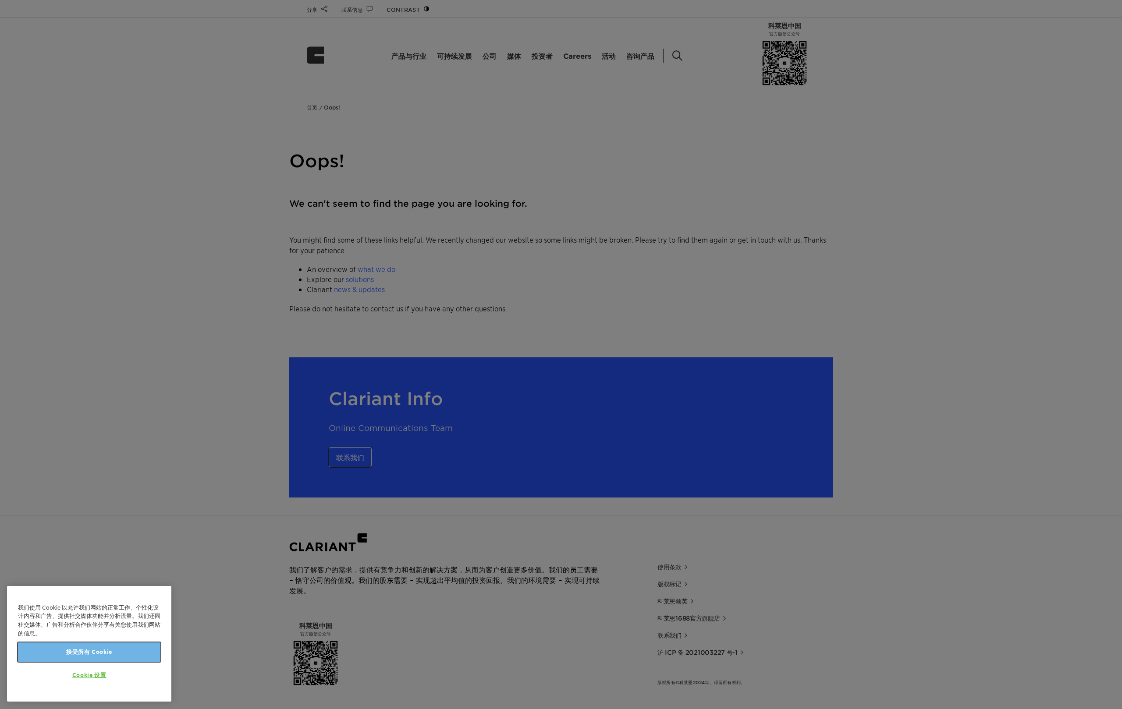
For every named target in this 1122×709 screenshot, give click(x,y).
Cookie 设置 (89, 675)
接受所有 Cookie (89, 652)
